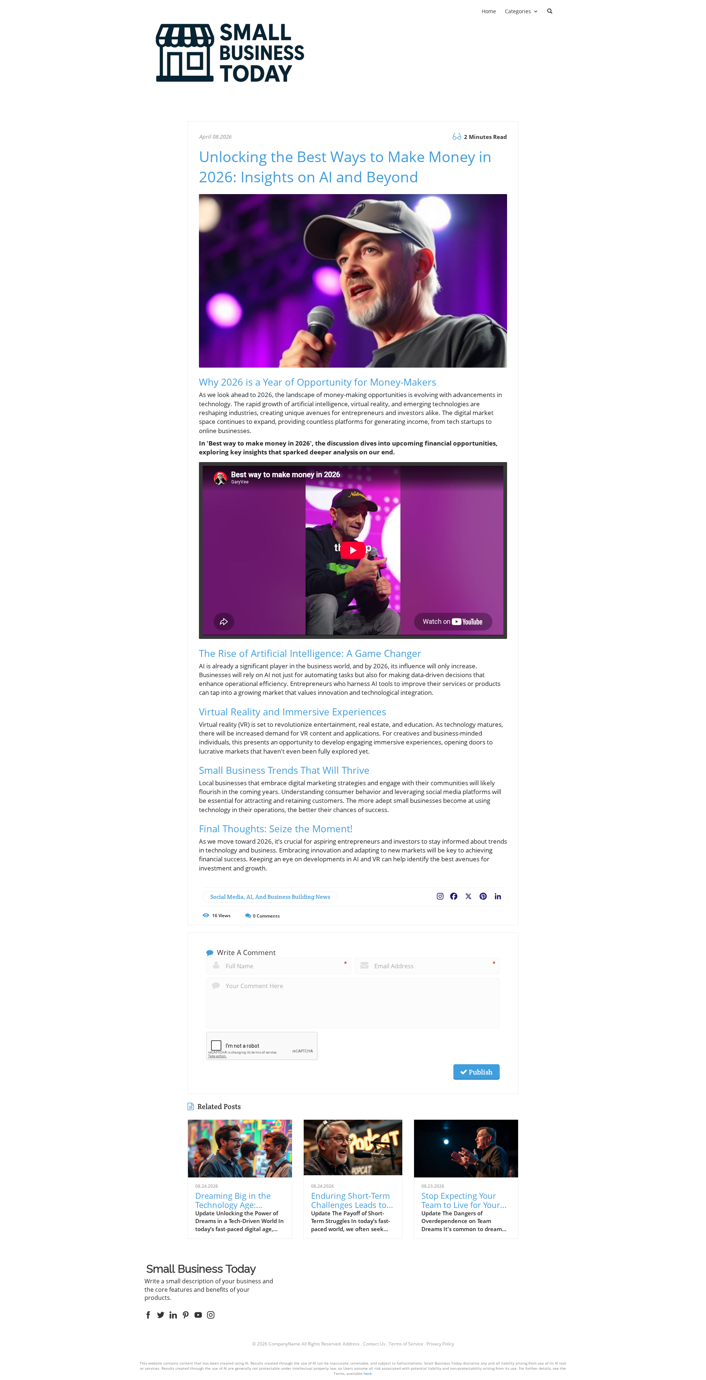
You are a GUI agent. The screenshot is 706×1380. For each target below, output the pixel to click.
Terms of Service (406, 1344)
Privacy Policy (440, 1344)
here (368, 1373)
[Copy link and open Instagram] (440, 894)
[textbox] (201, 1269)
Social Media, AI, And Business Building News (270, 897)
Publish (479, 1072)
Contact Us (374, 1344)
